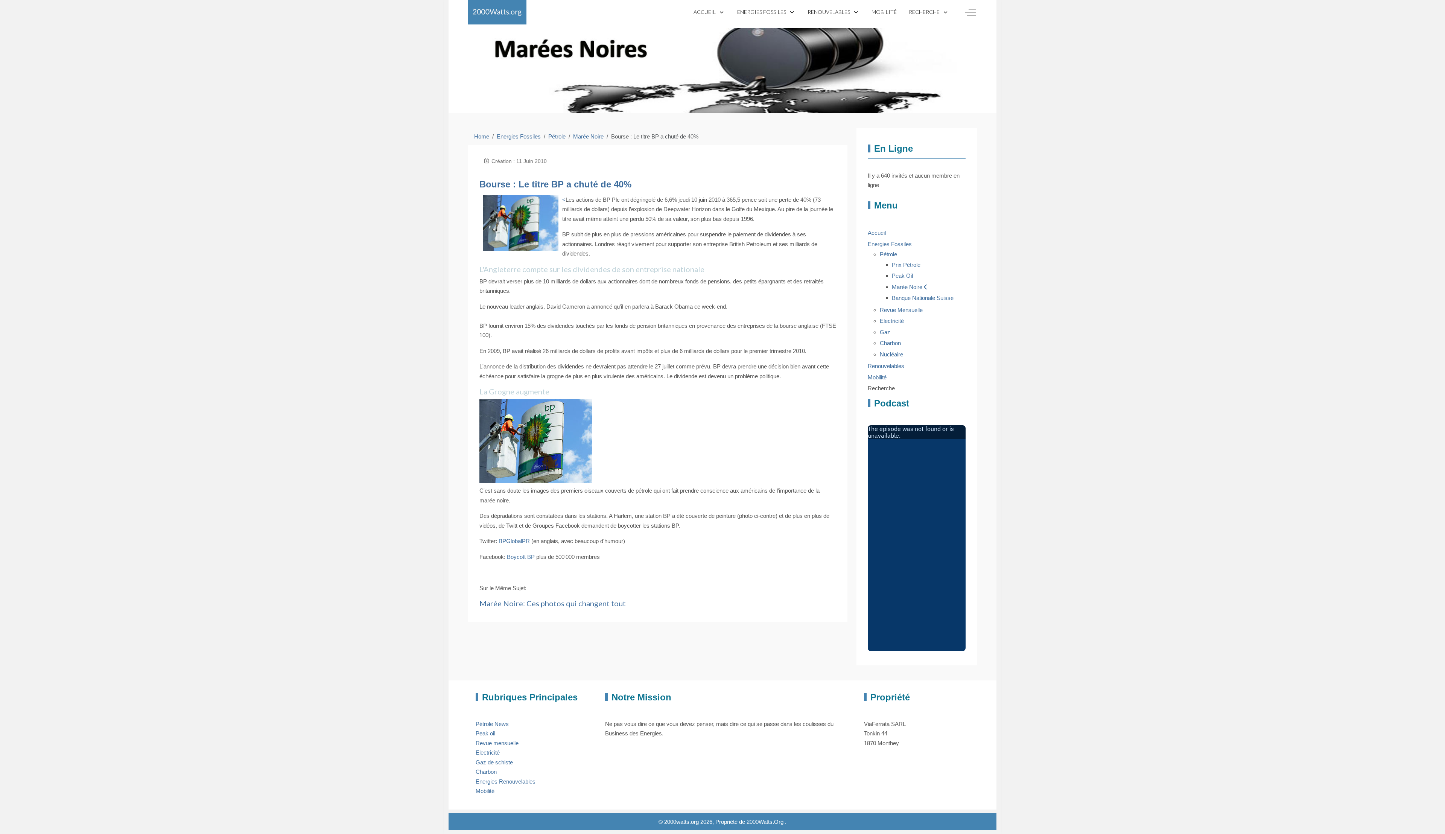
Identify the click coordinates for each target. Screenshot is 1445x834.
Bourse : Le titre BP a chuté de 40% (555, 184)
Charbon (486, 772)
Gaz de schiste (494, 762)
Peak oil (485, 733)
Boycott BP (521, 557)
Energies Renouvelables (505, 781)
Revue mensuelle (497, 743)
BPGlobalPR (514, 541)
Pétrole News (492, 724)
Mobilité (485, 791)
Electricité (488, 752)
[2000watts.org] (497, 12)
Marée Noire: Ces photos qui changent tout (552, 603)
